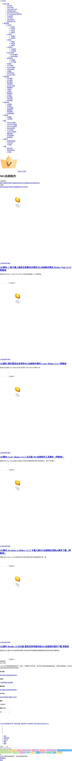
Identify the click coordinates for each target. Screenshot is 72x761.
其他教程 (10, 137)
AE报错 (9, 144)
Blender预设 (14, 56)
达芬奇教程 (10, 135)
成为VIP (20, 171)
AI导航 (9, 152)
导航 (5, 146)
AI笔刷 (13, 43)
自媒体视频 (10, 113)
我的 (5, 741)
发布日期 (3, 187)
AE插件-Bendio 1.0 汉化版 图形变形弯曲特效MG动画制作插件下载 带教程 (34, 646)
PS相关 (9, 25)
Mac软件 (9, 5)
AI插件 (13, 41)
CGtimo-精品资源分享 (6, 723)
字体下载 (10, 98)
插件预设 (6, 23)
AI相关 (9, 40)
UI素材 (9, 89)
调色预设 (10, 58)
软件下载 (6, 4)
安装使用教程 (11, 141)
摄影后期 (10, 133)
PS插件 (13, 27)
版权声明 (24, 723)
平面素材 (6, 76)
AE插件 (13, 36)
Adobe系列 (10, 7)
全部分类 (3, 181)
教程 (5, 120)
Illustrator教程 (11, 128)
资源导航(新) (11, 150)
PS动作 (13, 30)
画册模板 (10, 87)
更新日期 (8, 187)
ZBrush (43, 752)
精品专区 (37, 183)
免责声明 (3, 697)
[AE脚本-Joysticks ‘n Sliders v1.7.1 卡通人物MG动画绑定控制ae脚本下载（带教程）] (17, 496)
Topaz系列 (10, 16)
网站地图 (8, 697)
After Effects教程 (12, 124)
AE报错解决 (4, 682)
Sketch (28, 752)
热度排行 (25, 187)
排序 (2, 185)
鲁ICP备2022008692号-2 (41, 723)
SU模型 (9, 95)
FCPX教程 (10, 130)
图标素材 (10, 93)
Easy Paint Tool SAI (12, 12)
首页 (5, 736)
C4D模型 (10, 119)
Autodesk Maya (11, 11)
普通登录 (3, 758)
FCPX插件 (10, 65)
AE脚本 (13, 38)
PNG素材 (10, 80)
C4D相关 (10, 47)
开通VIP (2, 756)
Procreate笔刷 (11, 67)
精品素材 (3, 690)
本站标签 (30, 723)
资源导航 (6, 738)
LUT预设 (13, 62)
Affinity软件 (10, 19)
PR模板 (9, 106)
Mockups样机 (11, 86)
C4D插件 (13, 49)
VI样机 (9, 91)
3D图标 (9, 117)
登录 (24, 171)
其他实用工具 (11, 21)
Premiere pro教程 (12, 126)
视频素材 (10, 109)
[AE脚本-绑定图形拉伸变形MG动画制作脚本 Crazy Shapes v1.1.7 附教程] (17, 310)
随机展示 (19, 187)
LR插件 (9, 71)
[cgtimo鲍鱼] (4, 283)
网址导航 (10, 148)
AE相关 (9, 34)
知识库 (6, 139)
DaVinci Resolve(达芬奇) (14, 14)
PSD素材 (9, 78)
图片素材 (10, 82)
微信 (1, 760)
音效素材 (10, 111)
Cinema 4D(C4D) (12, 9)
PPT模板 (9, 97)
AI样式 (13, 45)
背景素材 (10, 100)
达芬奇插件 (10, 73)
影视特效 (6, 102)
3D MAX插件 (11, 74)
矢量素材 (10, 84)
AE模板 (9, 104)
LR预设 (13, 60)
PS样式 (13, 32)
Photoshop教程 (11, 122)
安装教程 (10, 682)
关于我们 (14, 697)
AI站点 (6, 740)
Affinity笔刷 (10, 69)
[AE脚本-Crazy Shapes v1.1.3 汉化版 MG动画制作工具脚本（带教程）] (17, 403)
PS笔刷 (13, 29)
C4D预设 (13, 51)
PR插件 (9, 63)
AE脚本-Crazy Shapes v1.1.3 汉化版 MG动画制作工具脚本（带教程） (32, 457)
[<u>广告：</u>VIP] (0, 754)
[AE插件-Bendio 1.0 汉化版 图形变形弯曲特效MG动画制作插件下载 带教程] (17, 593)
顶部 (5, 743)
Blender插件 (14, 54)
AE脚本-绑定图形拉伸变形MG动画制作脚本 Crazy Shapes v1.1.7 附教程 (33, 363)
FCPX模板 (10, 108)
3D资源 (6, 115)
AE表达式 (10, 143)
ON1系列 (10, 17)
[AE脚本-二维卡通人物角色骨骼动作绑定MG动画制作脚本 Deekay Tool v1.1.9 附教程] (17, 213)
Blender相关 (10, 52)
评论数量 (14, 187)
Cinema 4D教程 (11, 131)
